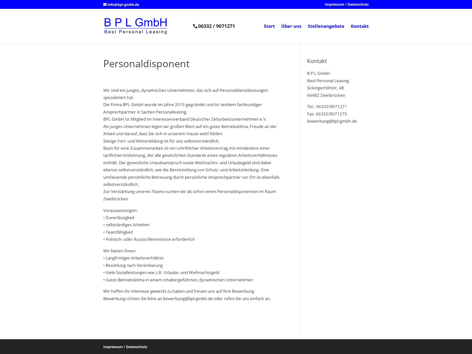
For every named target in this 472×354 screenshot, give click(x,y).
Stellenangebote (326, 26)
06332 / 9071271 (216, 26)
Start (269, 26)
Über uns (291, 26)
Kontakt (360, 26)
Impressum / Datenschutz (347, 5)
